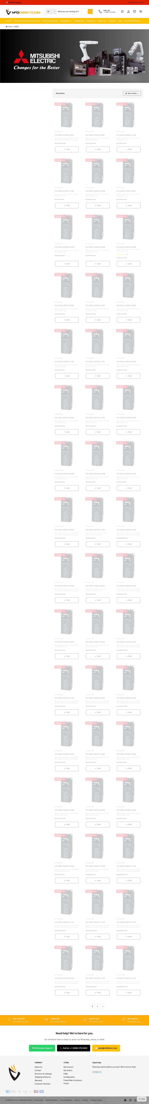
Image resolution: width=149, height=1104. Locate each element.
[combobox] (75, 11)
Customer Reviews (42, 1084)
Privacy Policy (39, 1100)
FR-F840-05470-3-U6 (95, 922)
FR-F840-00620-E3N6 (95, 247)
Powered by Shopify (25, 1100)
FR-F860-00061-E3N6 (64, 866)
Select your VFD (137, 2)
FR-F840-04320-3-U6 (95, 978)
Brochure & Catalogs (43, 1074)
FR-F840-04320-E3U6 (64, 978)
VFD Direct (14, 1100)
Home (10, 27)
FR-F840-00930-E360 (64, 247)
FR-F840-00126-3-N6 (95, 361)
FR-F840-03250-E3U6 (126, 530)
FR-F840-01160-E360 (126, 191)
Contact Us (97, 1072)
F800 (16, 27)
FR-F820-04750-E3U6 (126, 642)
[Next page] (103, 1006)
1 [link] (92, 1006)
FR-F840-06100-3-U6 (64, 922)
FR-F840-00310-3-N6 (95, 305)
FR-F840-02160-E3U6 (64, 135)
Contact (38, 1070)
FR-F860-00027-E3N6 (95, 866)
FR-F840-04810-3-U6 (126, 922)
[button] (141, 11)
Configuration (69, 1077)
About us (77, 1100)
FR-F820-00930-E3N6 (126, 361)
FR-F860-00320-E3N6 (64, 810)
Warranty (38, 1080)
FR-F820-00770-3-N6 (95, 418)
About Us (38, 1067)
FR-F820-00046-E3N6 (95, 474)
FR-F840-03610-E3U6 (64, 586)
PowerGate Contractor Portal (73, 1082)
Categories (65, 21)
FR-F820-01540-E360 (95, 586)
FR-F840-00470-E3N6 (126, 247)
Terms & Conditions (52, 1100)
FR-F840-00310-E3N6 (64, 305)
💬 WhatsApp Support (42, 1048)
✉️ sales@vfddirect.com (106, 1048)
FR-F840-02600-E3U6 (126, 698)
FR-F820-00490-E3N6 (126, 418)
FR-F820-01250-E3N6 (95, 135)
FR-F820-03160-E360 (95, 698)
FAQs (66, 1074)
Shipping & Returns (43, 1077)
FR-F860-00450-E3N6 (126, 754)
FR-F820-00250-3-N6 (64, 191)
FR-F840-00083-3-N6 (126, 135)
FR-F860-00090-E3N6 (126, 810)
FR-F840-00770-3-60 (95, 530)
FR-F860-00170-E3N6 (95, 810)
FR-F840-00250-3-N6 (64, 361)
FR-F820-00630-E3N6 (95, 191)
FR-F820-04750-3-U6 (64, 698)
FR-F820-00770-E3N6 (64, 418)
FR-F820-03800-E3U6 (126, 586)
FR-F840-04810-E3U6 (64, 530)
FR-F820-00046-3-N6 (126, 474)
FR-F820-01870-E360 (95, 642)
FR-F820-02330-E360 (64, 642)
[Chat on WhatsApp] (122, 11)
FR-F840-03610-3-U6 (126, 978)
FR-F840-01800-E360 (64, 754)
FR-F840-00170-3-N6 (95, 754)
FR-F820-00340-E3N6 (64, 474)
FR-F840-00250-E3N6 (126, 305)
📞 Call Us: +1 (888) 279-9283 (73, 1048)
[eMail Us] (135, 11)
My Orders (68, 1070)
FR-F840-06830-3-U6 (126, 866)
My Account (68, 1067)
